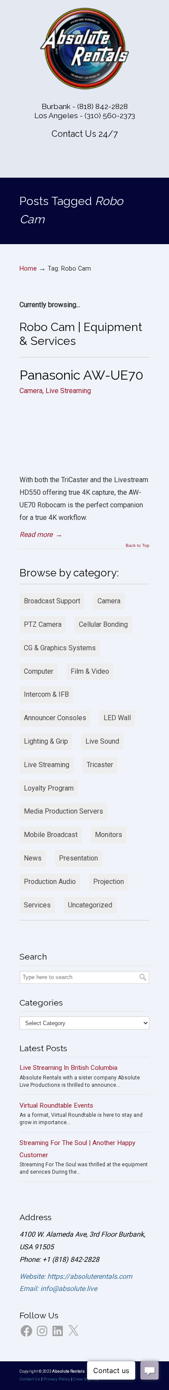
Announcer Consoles (55, 718)
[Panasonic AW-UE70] (85, 457)
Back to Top (138, 545)
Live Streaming (68, 391)
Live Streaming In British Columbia (68, 1068)
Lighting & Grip (46, 741)
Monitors (108, 835)
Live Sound (102, 741)
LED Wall (117, 718)
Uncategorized (90, 905)
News (33, 858)
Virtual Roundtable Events (56, 1105)
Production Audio (50, 881)
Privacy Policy (56, 1379)
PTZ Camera (43, 624)
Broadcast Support (52, 601)
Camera (31, 391)
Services (37, 905)
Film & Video (90, 671)
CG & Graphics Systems (60, 648)
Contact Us (30, 1379)
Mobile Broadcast (51, 835)
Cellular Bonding (103, 624)
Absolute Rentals (85, 48)
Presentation (78, 858)
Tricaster (100, 765)
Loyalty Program (49, 788)
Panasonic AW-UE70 (81, 375)
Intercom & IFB (46, 694)
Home (28, 268)
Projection (108, 881)
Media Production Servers (63, 811)
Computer (38, 671)
